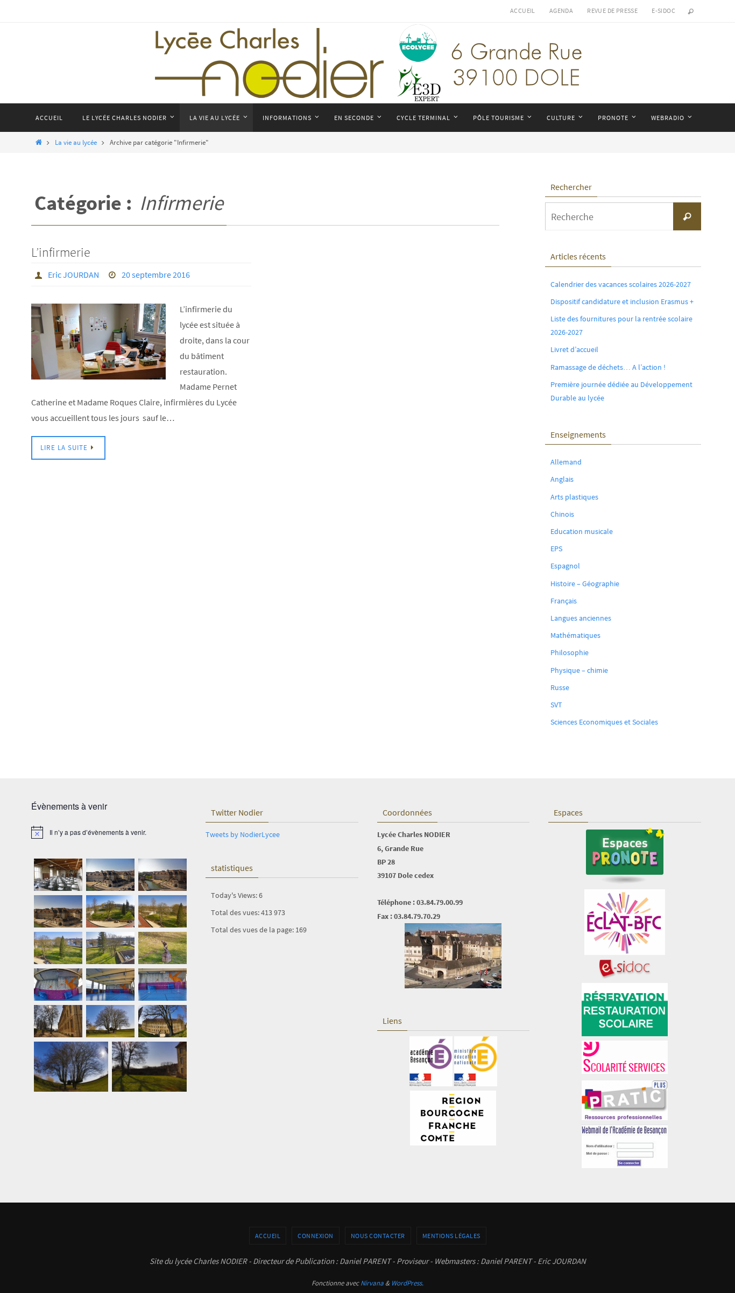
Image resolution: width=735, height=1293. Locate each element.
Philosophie (569, 652)
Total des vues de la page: (253, 929)
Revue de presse (612, 10)
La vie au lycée (76, 142)
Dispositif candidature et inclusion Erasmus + (622, 301)
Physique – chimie (579, 670)
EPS (556, 548)
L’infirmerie (60, 252)
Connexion (316, 1236)
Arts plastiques (574, 497)
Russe (559, 687)
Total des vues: (236, 912)
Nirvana (372, 1283)
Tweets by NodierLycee (243, 834)
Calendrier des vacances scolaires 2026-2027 (620, 284)
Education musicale (581, 531)
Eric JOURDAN (73, 274)
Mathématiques (575, 635)
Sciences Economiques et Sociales (604, 722)
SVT (556, 704)
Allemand (566, 462)
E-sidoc (663, 10)
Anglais (562, 479)
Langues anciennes (580, 618)
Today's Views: (235, 895)
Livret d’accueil (574, 349)
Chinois (562, 514)
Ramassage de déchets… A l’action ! (608, 367)
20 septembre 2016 (156, 274)
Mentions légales (451, 1236)
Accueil (522, 10)
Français (563, 601)
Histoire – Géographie (584, 583)
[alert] (110, 832)
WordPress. (407, 1283)
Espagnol (565, 566)
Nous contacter (378, 1236)
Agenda (561, 10)
